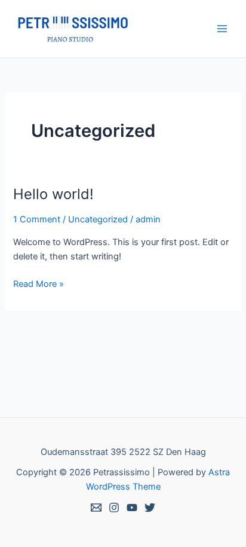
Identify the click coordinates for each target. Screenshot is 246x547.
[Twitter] (149, 507)
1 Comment (36, 219)
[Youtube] (132, 507)
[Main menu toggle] (222, 29)
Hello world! (53, 194)
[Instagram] (114, 507)
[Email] (96, 507)
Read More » (38, 283)
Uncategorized (98, 219)
